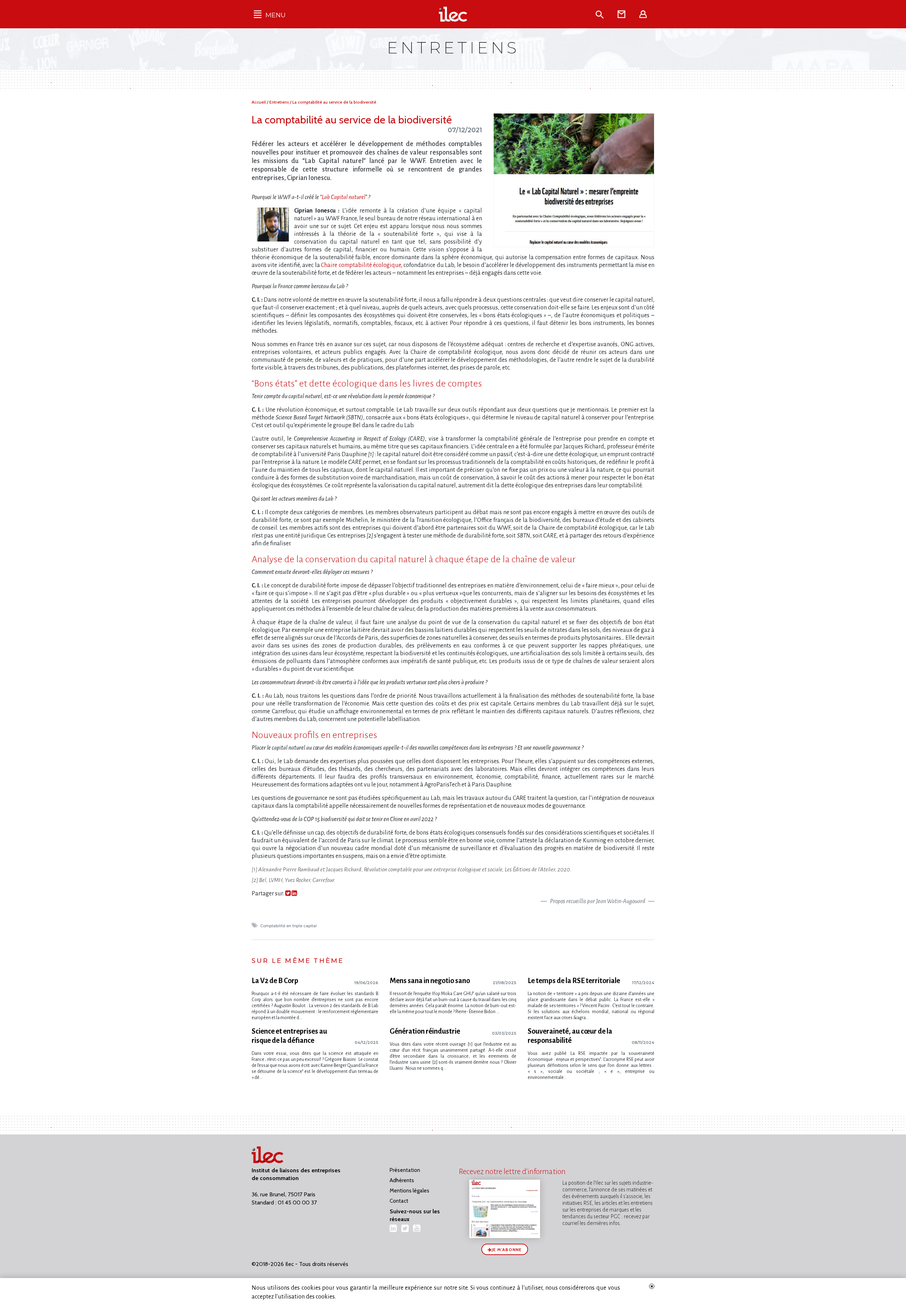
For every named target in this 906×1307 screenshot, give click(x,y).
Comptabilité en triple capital (289, 925)
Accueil (259, 102)
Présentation (405, 1170)
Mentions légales (409, 1190)
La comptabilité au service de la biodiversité (334, 102)
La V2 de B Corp (275, 980)
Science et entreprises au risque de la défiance (289, 1035)
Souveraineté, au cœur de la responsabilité (570, 1035)
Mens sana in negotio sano (430, 980)
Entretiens (279, 102)
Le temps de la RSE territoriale (574, 980)
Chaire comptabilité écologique (361, 265)
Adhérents (402, 1180)
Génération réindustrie (425, 1031)
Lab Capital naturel (343, 197)
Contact (399, 1201)
